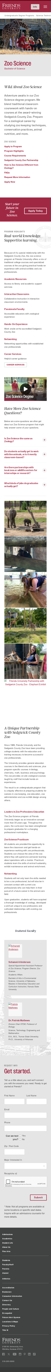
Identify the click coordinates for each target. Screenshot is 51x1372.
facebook (3, 1354)
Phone (7, 1122)
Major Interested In (13, 1159)
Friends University (11, 5)
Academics (7, 1238)
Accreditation (8, 1287)
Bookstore (6, 1292)
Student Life (7, 1243)
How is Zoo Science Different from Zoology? (21, 166)
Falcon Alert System (11, 1317)
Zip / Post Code (11, 1146)
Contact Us (7, 1300)
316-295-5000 (8, 1361)
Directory (6, 1304)
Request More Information (17, 177)
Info (35, 6)
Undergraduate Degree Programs (19, 15)
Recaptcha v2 (10, 1173)
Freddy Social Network (34, 1354)
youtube (15, 1354)
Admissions (7, 1234)
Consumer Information (12, 1296)
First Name (9, 1095)
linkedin (29, 1354)
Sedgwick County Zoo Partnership (21, 160)
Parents (5, 1268)
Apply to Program (13, 146)
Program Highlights (14, 150)
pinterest (25, 1354)
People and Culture (10, 1309)
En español (7, 1313)
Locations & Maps (10, 1321)
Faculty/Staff (8, 1264)
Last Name (31, 1095)
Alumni (5, 1273)
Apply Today (35, 210)
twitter (8, 1354)
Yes (24, 1135)
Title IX (5, 1330)
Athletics (6, 1278)
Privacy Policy (8, 1326)
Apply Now (9, 181)
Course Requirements (15, 155)
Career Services (16, 365)
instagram (20, 1354)
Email (6, 1109)
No (23, 1139)
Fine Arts (6, 1251)
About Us (6, 1247)
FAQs (7, 172)
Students (6, 1260)
